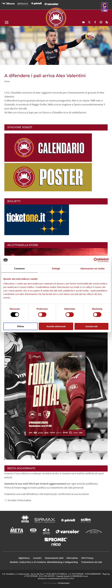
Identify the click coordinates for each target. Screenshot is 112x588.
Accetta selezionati (56, 326)
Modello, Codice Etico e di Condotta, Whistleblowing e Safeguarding (44, 562)
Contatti (37, 558)
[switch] (42, 314)
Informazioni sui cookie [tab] (92, 268)
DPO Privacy (87, 558)
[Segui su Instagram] (101, 22)
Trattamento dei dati (91, 562)
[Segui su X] (89, 22)
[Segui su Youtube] (83, 22)
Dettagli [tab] (56, 268)
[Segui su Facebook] (95, 22)
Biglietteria (24, 558)
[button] (56, 45)
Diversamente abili (54, 558)
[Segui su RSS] (106, 22)
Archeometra (63, 583)
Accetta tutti (91, 326)
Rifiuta (20, 326)
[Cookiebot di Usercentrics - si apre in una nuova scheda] (96, 260)
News (7, 81)
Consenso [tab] (19, 268)
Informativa (72, 558)
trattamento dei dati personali (66, 487)
